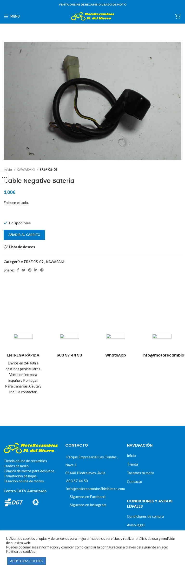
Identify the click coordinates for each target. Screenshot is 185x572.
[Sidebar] (4, 178)
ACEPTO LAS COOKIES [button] (26, 561)
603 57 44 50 (77, 481)
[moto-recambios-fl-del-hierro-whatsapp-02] (115, 343)
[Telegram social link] (42, 270)
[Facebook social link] (17, 270)
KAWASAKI (26, 169)
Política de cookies (20, 551)
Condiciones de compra (145, 516)
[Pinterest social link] (30, 270)
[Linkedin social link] (36, 270)
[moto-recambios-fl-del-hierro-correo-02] (162, 343)
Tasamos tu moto (140, 473)
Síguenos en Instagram (88, 505)
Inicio (8, 169)
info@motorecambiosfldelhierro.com (95, 488)
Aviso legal (136, 525)
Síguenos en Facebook (88, 496)
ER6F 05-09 (48, 169)
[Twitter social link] (23, 270)
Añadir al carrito (24, 235)
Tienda (132, 464)
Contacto (134, 481)
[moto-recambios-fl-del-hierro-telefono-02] (69, 343)
